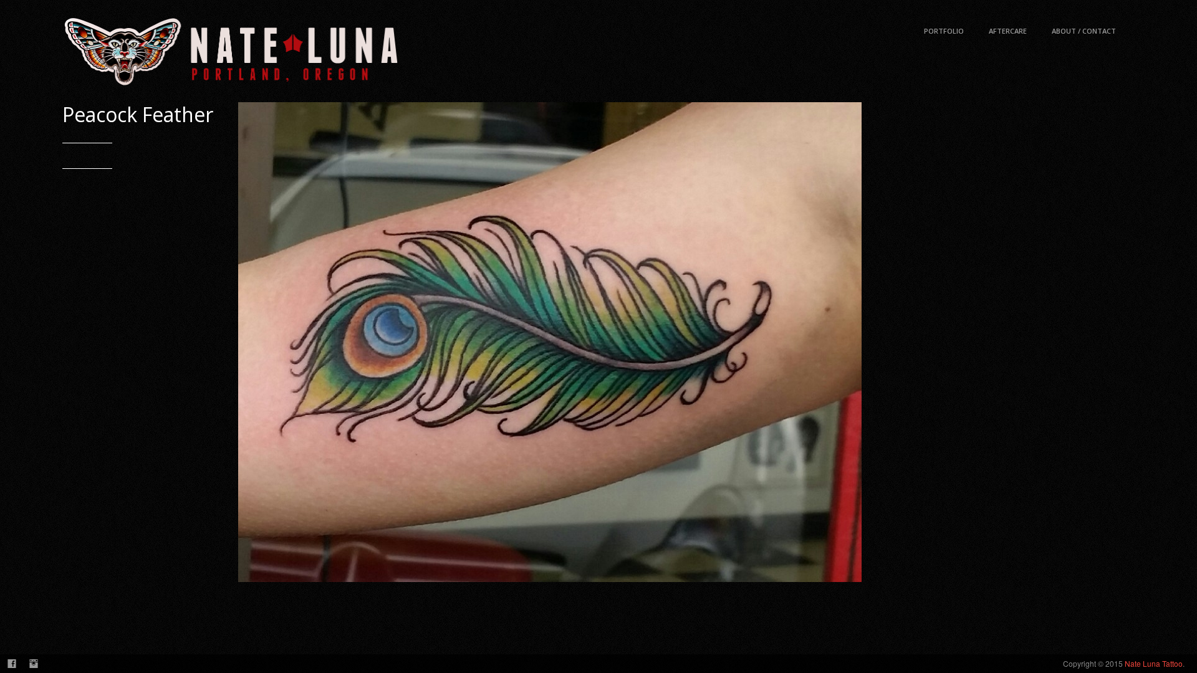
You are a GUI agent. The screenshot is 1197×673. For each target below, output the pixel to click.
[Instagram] (33, 663)
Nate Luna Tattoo (1154, 663)
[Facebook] (11, 663)
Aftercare (1008, 31)
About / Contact (1084, 31)
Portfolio (944, 31)
